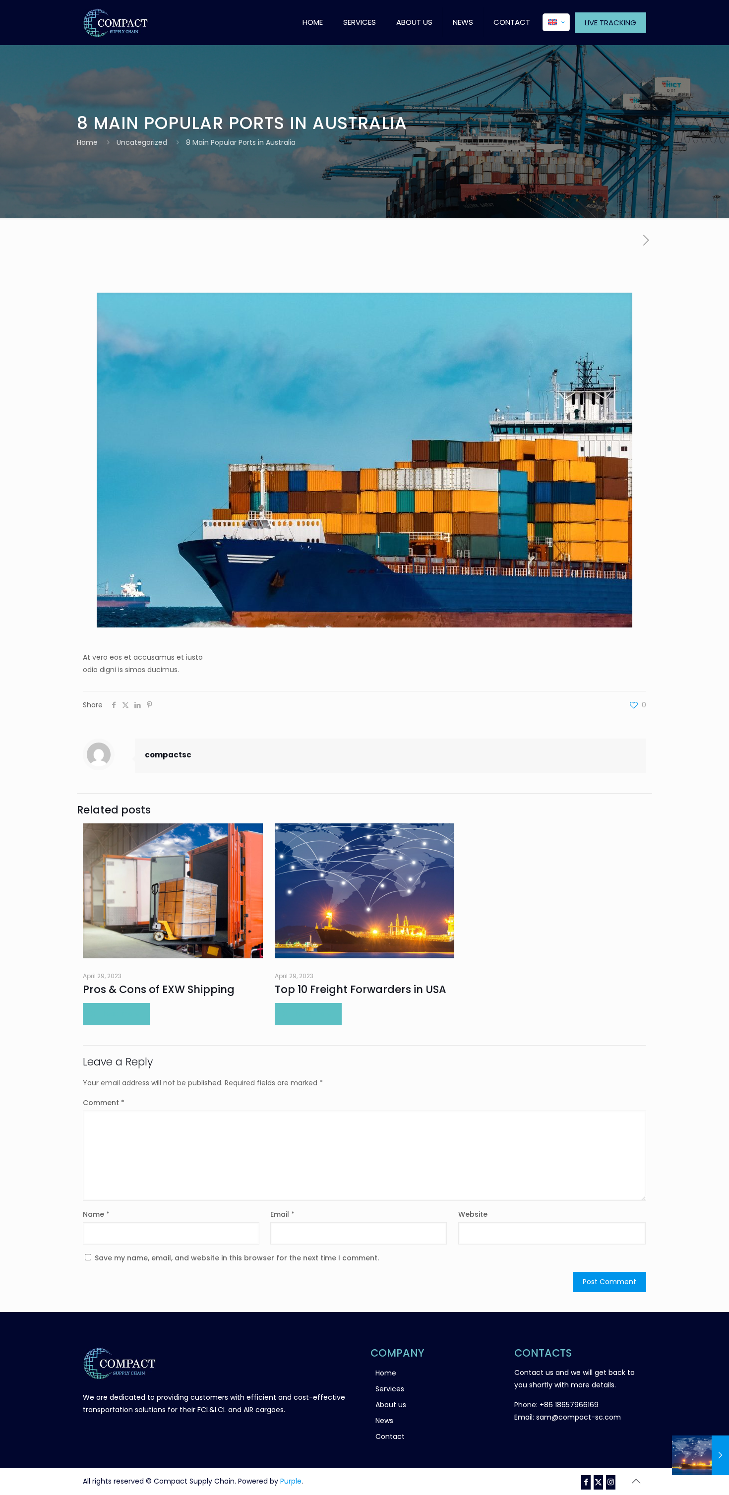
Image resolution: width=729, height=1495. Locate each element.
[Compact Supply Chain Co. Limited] (115, 22)
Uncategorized (142, 142)
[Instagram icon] (610, 1482)
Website (472, 1214)
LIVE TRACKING (610, 22)
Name (96, 1214)
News (384, 1421)
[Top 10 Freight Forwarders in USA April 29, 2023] (700, 1455)
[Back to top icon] (635, 1481)
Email (282, 1214)
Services (389, 1389)
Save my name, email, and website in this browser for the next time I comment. (237, 1258)
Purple (291, 1481)
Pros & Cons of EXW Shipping (159, 989)
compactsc (168, 754)
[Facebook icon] (586, 1482)
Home (87, 142)
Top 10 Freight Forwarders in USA (360, 989)
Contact (390, 1436)
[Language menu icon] (556, 22)
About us (390, 1405)
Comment (103, 1103)
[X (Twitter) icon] (598, 1482)
